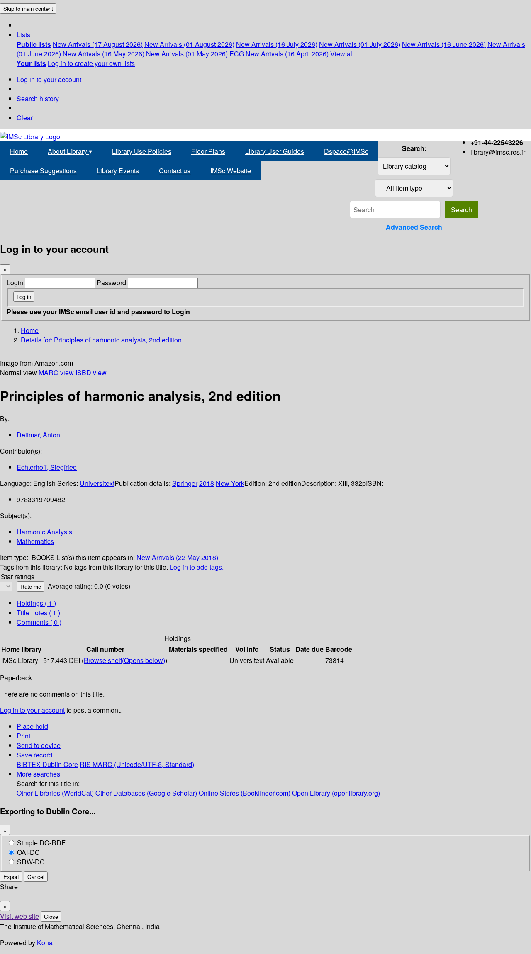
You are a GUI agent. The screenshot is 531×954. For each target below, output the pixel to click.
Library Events (118, 170)
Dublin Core (60, 764)
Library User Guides (274, 151)
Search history (38, 98)
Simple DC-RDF (41, 842)
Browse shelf (124, 660)
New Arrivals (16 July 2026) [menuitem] (276, 44)
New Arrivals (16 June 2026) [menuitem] (444, 44)
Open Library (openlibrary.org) (336, 793)
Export (11, 877)
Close (51, 916)
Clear (25, 117)
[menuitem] (34, 44)
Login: (16, 282)
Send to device (39, 745)
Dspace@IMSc (346, 151)
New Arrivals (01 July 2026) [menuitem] (359, 44)
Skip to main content (28, 8)
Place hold (32, 726)
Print (23, 735)
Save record (34, 755)
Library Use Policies (141, 151)
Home (19, 151)
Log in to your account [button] (32, 710)
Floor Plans (208, 151)
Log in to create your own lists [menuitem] (91, 63)
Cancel (35, 877)
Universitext (97, 483)
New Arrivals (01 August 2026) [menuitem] (189, 44)
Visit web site (19, 916)
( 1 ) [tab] (36, 603)
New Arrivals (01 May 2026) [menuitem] (187, 53)
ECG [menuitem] (236, 53)
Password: (112, 282)
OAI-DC (28, 852)
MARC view (56, 372)
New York (230, 483)
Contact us (174, 170)
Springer (184, 483)
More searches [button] (38, 774)
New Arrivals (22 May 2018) (177, 557)
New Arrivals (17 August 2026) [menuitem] (98, 44)
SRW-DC (31, 862)
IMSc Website (230, 170)
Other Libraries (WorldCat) (55, 793)
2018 (206, 483)
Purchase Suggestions (43, 170)
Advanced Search (414, 227)
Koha (45, 942)
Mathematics (35, 541)
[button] (23, 34)
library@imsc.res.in (498, 152)
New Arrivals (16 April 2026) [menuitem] (287, 53)
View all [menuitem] (342, 53)
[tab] (38, 612)
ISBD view (91, 372)
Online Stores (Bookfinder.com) (244, 793)
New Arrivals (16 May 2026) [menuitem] (103, 53)
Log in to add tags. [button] (197, 567)
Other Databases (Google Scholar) (146, 793)
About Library (70, 151)
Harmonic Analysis (44, 531)
